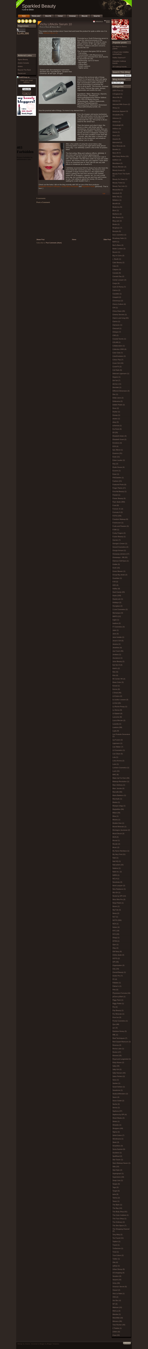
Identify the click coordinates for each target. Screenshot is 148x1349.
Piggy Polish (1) (118, 1003)
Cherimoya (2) (118, 301)
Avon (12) (116, 135)
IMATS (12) (117, 616)
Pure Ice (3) (117, 1017)
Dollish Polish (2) (119, 405)
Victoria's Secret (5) (120, 1286)
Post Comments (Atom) (54, 243)
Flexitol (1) (116, 495)
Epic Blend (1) (118, 450)
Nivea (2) (116, 913)
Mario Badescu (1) (119, 795)
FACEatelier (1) (118, 477)
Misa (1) (116, 816)
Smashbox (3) (118, 1146)
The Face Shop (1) (119, 1218)
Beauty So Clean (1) (120, 179)
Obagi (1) (116, 937)
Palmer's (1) (117, 986)
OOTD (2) (116, 958)
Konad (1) (116, 686)
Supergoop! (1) (118, 1173)
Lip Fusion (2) (118, 740)
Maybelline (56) (118, 809)
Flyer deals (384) (119, 502)
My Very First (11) (119, 854)
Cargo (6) (116, 283)
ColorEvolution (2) (119, 356)
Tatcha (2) (116, 1198)
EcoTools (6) (117, 429)
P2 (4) (115, 979)
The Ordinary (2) (119, 1222)
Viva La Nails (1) (119, 1293)
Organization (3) (118, 965)
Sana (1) (116, 1080)
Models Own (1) (118, 823)
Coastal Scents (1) (119, 339)
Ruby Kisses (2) (118, 1062)
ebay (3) (116, 422)
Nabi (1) (115, 858)
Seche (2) (116, 1104)
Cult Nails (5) (117, 370)
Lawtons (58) (117, 727)
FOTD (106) (117, 516)
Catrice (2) (116, 290)
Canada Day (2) (118, 276)
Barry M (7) (117, 153)
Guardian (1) (117, 578)
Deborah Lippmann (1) (121, 373)
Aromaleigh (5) (118, 125)
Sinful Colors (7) (118, 1135)
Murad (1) (116, 840)
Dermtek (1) (117, 387)
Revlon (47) (117, 1052)
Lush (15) (116, 771)
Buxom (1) (116, 252)
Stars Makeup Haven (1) (121, 1163)
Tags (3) (116, 1187)
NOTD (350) (117, 920)
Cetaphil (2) (117, 297)
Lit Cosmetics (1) (119, 750)
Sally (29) (116, 1066)
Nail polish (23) (118, 865)
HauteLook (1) (118, 599)
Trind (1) (116, 1252)
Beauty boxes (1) (119, 170)
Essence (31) (117, 453)
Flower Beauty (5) (119, 498)
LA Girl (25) (117, 703)
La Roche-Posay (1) (120, 706)
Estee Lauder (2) (119, 460)
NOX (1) (116, 924)
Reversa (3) (117, 1045)
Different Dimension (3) (121, 391)
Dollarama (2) (118, 401)
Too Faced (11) (118, 1238)
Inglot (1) (116, 620)
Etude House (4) (119, 467)
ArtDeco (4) (117, 129)
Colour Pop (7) (118, 360)
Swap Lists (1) (118, 1180)
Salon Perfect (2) (119, 1076)
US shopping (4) (118, 1273)
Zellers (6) (116, 1332)
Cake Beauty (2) (118, 262)
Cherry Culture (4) (119, 304)
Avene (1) (116, 132)
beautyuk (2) (117, 193)
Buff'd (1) (116, 242)
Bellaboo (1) (117, 200)
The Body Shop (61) (120, 1212)
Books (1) (116, 224)
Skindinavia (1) (118, 1139)
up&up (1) (116, 1266)
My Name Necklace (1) (121, 851)
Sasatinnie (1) (118, 1090)
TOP (103, 193)
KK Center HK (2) (119, 679)
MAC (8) (116, 774)
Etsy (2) (115, 464)
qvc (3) (115, 1028)
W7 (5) (115, 1304)
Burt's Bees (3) (118, 245)
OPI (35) (116, 962)
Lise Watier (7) (118, 747)
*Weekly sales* (36, 16)
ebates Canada (23, 63)
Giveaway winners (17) (121, 554)
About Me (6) (117, 97)
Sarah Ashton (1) (119, 1087)
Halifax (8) (116, 589)
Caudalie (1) (117, 294)
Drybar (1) (116, 412)
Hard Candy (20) (119, 592)
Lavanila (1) (117, 724)
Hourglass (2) (117, 606)
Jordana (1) (117, 654)
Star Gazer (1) (118, 1160)
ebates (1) (116, 419)
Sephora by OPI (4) (120, 1114)
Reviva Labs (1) (118, 1049)
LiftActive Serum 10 (50, 33)
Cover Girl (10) (118, 363)
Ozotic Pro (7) (118, 976)
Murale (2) (116, 844)
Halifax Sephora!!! (119, 58)
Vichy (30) (116, 1283)
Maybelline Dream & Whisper (49, 186)
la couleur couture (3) (120, 700)
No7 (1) (115, 917)
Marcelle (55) (117, 792)
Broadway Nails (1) (119, 238)
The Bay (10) (117, 1208)
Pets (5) (115, 990)
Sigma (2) (116, 1132)
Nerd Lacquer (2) (119, 885)
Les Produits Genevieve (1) (121, 735)
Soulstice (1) (117, 1153)
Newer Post (41, 239)
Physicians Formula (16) (121, 993)
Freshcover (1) (118, 523)
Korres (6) (116, 689)
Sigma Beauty (23, 59)
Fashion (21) (117, 481)
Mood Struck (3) (118, 833)
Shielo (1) (116, 1121)
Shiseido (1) (117, 1125)
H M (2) (115, 582)
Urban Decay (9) (119, 1269)
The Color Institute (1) (121, 1215)
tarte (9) (115, 1194)
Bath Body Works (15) (121, 156)
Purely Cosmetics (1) (120, 1021)
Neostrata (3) (117, 882)
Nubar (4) (116, 927)
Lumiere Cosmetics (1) (121, 768)
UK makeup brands (120, 67)
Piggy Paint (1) (118, 1000)
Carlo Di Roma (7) (119, 287)
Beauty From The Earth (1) (121, 175)
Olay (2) (115, 948)
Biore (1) (116, 210)
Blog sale (84, 16)
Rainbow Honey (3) (120, 1031)
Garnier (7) (117, 540)
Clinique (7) (117, 332)
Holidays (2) (117, 602)
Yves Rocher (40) (119, 1325)
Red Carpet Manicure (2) (122, 1042)
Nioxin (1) (116, 906)
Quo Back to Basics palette (120, 47)
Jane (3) (116, 634)
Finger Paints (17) (119, 488)
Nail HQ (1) (117, 861)
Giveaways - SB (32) (120, 557)
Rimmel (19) (117, 1055)
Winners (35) (117, 1321)
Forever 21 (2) (118, 509)
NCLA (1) (116, 879)
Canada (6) (117, 273)
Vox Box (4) (117, 1300)
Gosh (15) (116, 568)
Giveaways (72, 16)
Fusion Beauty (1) (119, 536)
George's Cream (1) (120, 543)
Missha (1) (116, 820)
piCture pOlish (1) (119, 996)
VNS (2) (115, 1297)
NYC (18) (116, 931)
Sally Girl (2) (117, 1069)
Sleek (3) (116, 1142)
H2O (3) (115, 585)
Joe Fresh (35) (118, 651)
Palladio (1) (117, 983)
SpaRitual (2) (117, 1156)
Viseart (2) (116, 1290)
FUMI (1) (116, 530)
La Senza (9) (117, 710)
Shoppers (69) (118, 1128)
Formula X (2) (118, 512)
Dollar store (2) (118, 398)
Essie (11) (116, 457)
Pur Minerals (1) (118, 1014)
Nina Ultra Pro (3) (119, 899)
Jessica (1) (116, 644)
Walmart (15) (117, 1307)
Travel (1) (116, 1245)
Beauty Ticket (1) (119, 183)
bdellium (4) (117, 160)
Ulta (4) (115, 1262)
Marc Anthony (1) (119, 785)
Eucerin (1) (117, 471)
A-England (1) (118, 94)
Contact (60, 16)
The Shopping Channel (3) (121, 1230)
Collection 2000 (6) (119, 349)
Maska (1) (116, 802)
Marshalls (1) (117, 799)
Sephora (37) (117, 1111)
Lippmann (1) (117, 743)
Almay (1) (116, 108)
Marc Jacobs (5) (118, 788)
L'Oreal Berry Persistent (69, 186)
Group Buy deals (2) (120, 575)
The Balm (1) (117, 1205)
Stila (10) (116, 1166)
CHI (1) (115, 308)
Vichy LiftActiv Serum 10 (56, 24)
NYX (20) (116, 934)
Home (24, 16)
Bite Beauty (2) (118, 217)
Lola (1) (115, 757)
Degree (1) (116, 377)
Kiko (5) (115, 672)
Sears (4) (116, 1097)
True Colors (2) (118, 1255)
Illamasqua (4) (118, 613)
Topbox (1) (116, 1241)
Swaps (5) (116, 1184)
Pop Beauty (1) (118, 1010)
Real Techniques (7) (120, 1038)
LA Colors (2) (117, 696)
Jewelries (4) (117, 647)
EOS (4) (115, 446)
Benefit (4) (116, 203)
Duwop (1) (116, 415)
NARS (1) (116, 875)
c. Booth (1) (117, 259)
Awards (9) (116, 139)
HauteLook (22, 73)
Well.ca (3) (116, 1311)
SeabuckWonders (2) (120, 1094)
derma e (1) (117, 384)
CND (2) (116, 335)
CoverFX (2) (117, 366)
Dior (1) (115, 394)
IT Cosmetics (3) (119, 627)
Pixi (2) (115, 1007)
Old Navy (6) (117, 951)
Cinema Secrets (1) (120, 314)
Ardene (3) (116, 122)
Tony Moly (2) (117, 1234)
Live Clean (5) (118, 754)
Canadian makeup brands (119, 62)
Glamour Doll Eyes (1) (121, 561)
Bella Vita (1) (117, 197)
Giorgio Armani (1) (119, 550)
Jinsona (28, 1343)
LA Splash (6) (117, 713)
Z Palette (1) (117, 1328)
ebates (20, 66)
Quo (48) (116, 1024)
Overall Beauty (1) (119, 972)
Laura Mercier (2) (119, 720)
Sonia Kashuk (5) (119, 1149)
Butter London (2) (119, 249)
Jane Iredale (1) (118, 637)
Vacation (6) (117, 1276)
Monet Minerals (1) (119, 826)
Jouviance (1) (117, 658)
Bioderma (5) (117, 207)
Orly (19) (116, 969)
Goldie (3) (116, 564)
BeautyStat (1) (118, 190)
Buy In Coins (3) (118, 255)
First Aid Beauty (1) (119, 491)
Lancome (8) (117, 717)
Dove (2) (116, 408)
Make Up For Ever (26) (121, 778)
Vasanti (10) (117, 1280)
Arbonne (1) (117, 118)
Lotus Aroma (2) (118, 761)
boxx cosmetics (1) (119, 235)
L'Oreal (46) (117, 693)
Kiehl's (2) (116, 668)
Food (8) (116, 505)
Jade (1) (116, 630)
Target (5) (116, 1191)
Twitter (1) (116, 1259)
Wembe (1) (117, 1314)
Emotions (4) (117, 443)
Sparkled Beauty (39, 6)
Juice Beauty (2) (118, 661)
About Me (48, 16)
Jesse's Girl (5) (118, 641)
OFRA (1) (116, 941)
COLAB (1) (116, 342)
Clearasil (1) (117, 328)
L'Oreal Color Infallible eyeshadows (121, 53)
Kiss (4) (115, 675)
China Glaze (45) (119, 311)
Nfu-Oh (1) (116, 892)
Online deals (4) (118, 955)
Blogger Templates (53, 1343)
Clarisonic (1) (117, 325)
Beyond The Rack (24, 70)
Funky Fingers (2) (119, 533)
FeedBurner (26, 94)
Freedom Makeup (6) (120, 519)
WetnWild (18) (118, 1318)
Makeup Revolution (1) (121, 781)
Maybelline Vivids (88, 186)
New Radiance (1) (119, 889)
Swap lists (97, 16)
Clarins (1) (116, 321)
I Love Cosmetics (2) (120, 609)
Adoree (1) (116, 101)
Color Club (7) (118, 353)
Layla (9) (116, 731)
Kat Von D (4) (117, 665)
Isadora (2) (117, 623)
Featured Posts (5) (119, 484)
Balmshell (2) (117, 142)
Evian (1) (116, 474)
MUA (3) (116, 837)
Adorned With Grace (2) (121, 104)
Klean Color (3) (118, 682)
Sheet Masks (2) (119, 1118)
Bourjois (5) (117, 231)
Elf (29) (115, 432)
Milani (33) (116, 813)
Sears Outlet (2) (118, 1101)
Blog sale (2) (117, 221)
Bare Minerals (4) (119, 146)
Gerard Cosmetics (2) (120, 547)
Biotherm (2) (117, 214)
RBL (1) (115, 1035)
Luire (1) (116, 764)
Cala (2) (115, 266)
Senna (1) (116, 1107)
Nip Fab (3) (117, 910)
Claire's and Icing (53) (121, 318)
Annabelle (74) (118, 115)
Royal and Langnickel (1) (122, 1059)
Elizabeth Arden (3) (119, 436)
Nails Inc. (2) (117, 872)
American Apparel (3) (120, 111)
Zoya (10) (116, 1335)
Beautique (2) (117, 163)
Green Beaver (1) (119, 571)
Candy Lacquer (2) (119, 280)
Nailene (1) (117, 868)
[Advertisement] (26, 130)
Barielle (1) (116, 149)
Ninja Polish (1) (118, 903)
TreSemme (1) (118, 1248)
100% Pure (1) (118, 90)
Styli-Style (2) (117, 1170)
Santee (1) (116, 1083)
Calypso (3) (117, 269)
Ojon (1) (116, 944)
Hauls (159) (117, 595)
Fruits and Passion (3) (121, 526)
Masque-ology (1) (119, 806)
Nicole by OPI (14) (119, 896)
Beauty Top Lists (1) (120, 186)
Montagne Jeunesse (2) (121, 830)
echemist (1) (117, 425)
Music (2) (116, 847)
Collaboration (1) (119, 346)
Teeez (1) (116, 1201)
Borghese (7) (117, 228)
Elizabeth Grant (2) (119, 439)
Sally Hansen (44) (119, 1073)
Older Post (107, 239)
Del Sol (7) (116, 380)
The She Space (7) (119, 1225)
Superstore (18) (118, 1177)
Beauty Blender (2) (119, 167)
